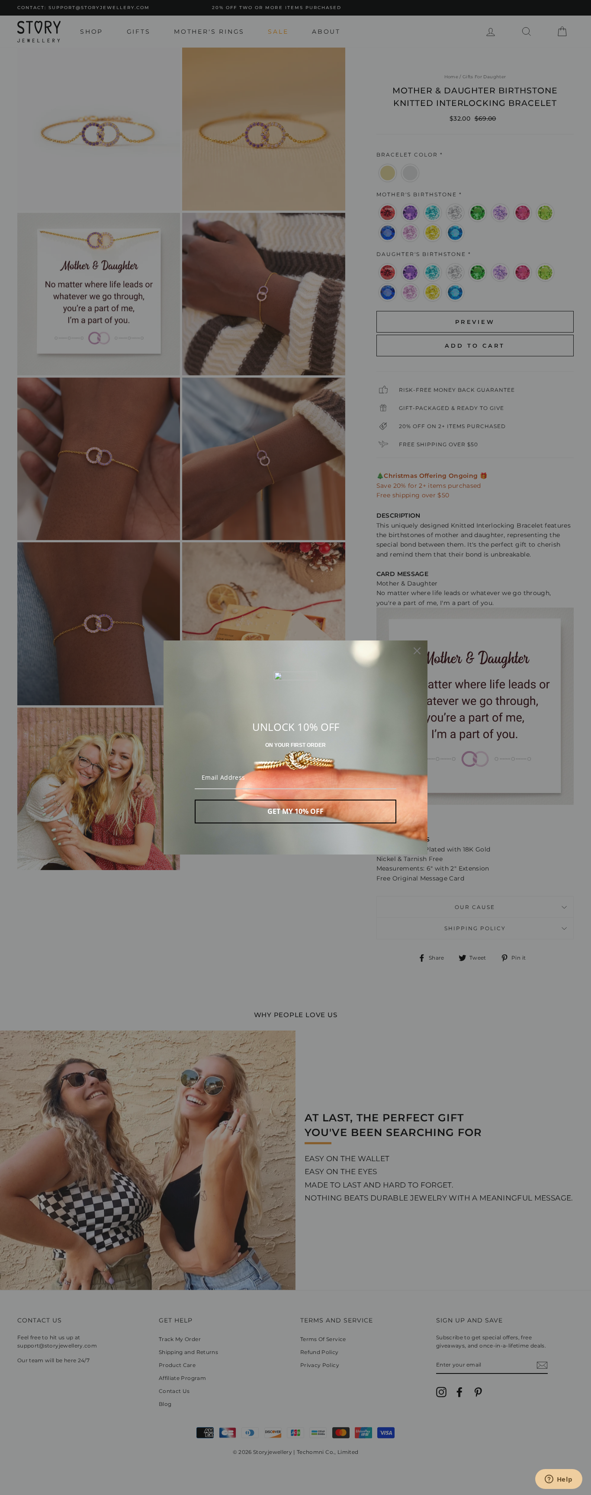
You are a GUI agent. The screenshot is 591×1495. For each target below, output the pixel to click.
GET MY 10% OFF (295, 811)
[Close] (417, 650)
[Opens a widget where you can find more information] (558, 1480)
